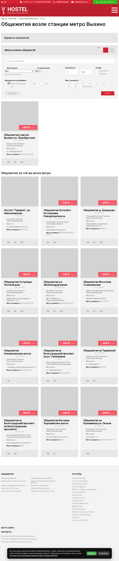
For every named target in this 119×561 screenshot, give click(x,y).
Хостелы (76, 474)
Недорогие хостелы (79, 484)
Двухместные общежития (11, 491)
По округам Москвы (80, 481)
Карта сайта (7, 528)
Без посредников (79, 487)
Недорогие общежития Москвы (13, 485)
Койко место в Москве (10, 488)
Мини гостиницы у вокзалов (83, 512)
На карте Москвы (78, 509)
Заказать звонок (106, 2)
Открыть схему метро (13, 74)
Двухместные (77, 506)
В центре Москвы (79, 492)
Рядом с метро (78, 501)
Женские (75, 517)
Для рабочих (77, 495)
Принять (91, 553)
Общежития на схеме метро (41, 478)
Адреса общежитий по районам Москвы (43, 482)
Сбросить (12, 93)
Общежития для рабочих (40, 488)
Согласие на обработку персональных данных (19, 539)
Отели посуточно (79, 498)
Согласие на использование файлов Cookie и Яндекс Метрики (33, 555)
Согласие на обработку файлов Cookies (16, 542)
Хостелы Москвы (79, 478)
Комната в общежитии (39, 485)
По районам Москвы (80, 503)
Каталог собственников (81, 515)
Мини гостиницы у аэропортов (84, 489)
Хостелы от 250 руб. (80, 520)
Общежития (7, 474)
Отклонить (103, 553)
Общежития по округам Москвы (13, 481)
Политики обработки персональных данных (18, 536)
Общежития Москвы (9, 478)
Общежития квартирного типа (42, 491)
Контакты (6, 532)
